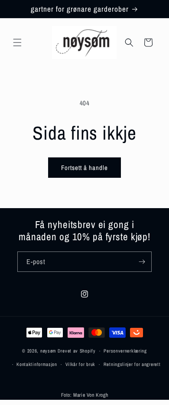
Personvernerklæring (125, 351)
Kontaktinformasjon (36, 364)
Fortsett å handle (84, 167)
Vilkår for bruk (80, 364)
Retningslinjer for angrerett (132, 364)
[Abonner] (141, 261)
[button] (17, 42)
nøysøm (48, 351)
